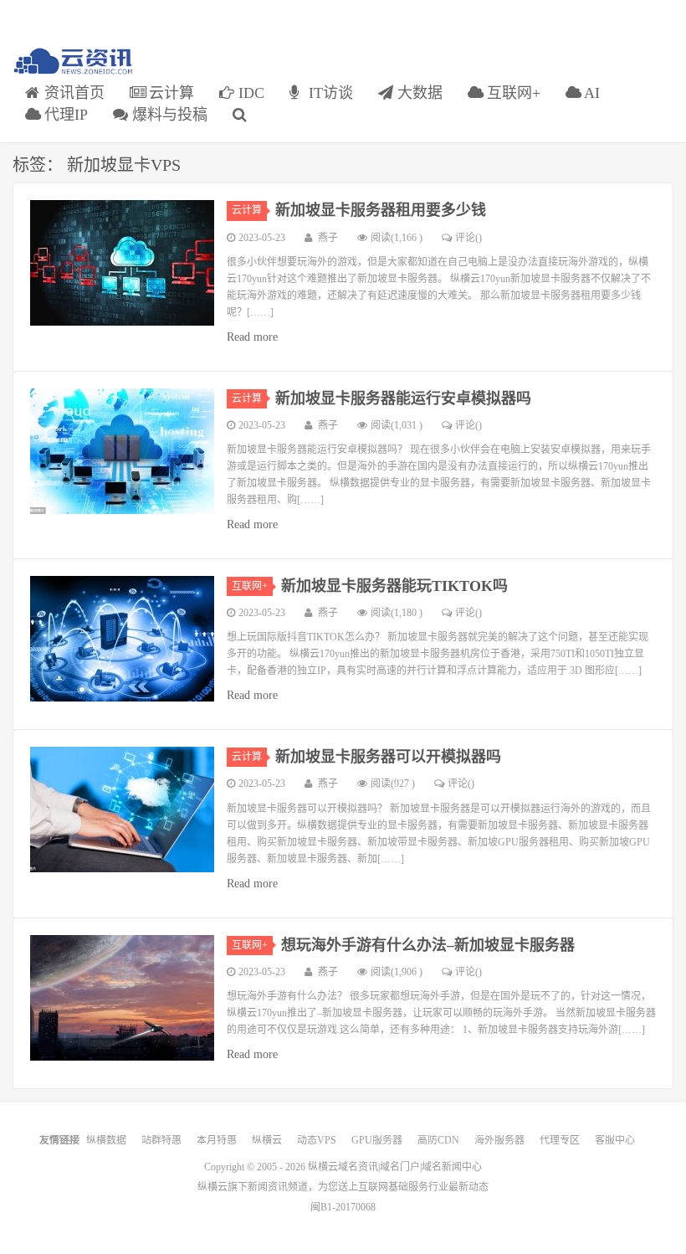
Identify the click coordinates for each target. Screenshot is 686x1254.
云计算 (169, 93)
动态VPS (316, 1140)
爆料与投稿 (167, 114)
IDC (249, 93)
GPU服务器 (376, 1140)
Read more (252, 337)
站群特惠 (161, 1140)
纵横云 (267, 1140)
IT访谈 (329, 93)
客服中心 (615, 1140)
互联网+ (511, 93)
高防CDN (438, 1140)
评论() (468, 238)
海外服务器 (499, 1140)
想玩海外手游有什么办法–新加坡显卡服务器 (428, 945)
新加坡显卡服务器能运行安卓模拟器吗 (403, 398)
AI (590, 93)
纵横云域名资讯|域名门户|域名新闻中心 (395, 1167)
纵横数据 (106, 1140)
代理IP (64, 114)
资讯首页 (72, 93)
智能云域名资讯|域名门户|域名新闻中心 (74, 61)
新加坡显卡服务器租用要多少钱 (380, 210)
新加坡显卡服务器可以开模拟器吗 (388, 756)
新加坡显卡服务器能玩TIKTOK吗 (394, 586)
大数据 (418, 93)
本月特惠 (217, 1140)
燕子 (328, 238)
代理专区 (560, 1140)
